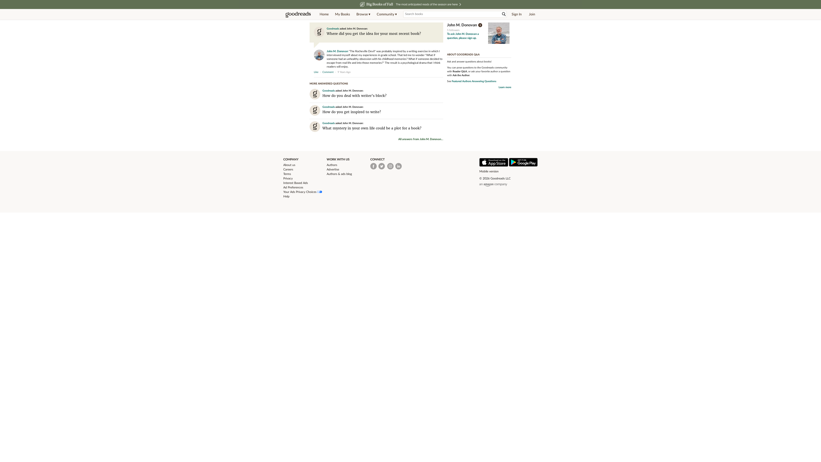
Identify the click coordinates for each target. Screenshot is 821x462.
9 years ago (344, 72)
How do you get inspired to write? (351, 112)
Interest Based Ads (295, 183)
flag (441, 72)
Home (324, 14)
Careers (288, 169)
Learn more (505, 87)
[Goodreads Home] (298, 14)
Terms (287, 174)
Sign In (517, 14)
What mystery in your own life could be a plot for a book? (371, 128)
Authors (332, 165)
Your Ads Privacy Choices (300, 192)
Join (532, 14)
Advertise (333, 169)
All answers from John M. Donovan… (420, 139)
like (316, 72)
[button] (363, 14)
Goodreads (333, 28)
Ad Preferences (293, 187)
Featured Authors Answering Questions (474, 81)
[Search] (504, 14)
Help (286, 196)
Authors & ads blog (339, 174)
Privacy (288, 178)
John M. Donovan (337, 51)
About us (289, 165)
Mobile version (489, 171)
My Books (342, 14)
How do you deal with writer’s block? (354, 95)
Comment (328, 72)
